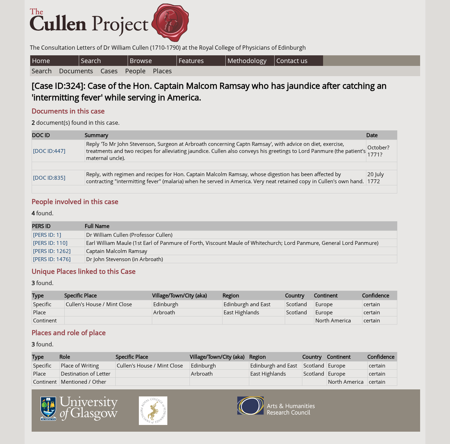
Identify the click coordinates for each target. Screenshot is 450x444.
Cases (109, 71)
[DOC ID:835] (49, 177)
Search (91, 60)
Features (191, 60)
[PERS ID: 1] (47, 234)
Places (162, 71)
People (135, 71)
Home (41, 60)
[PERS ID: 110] (50, 242)
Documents (76, 71)
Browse (141, 60)
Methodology (246, 60)
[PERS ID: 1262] (52, 250)
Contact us (292, 60)
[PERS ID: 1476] (52, 259)
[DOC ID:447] (49, 150)
